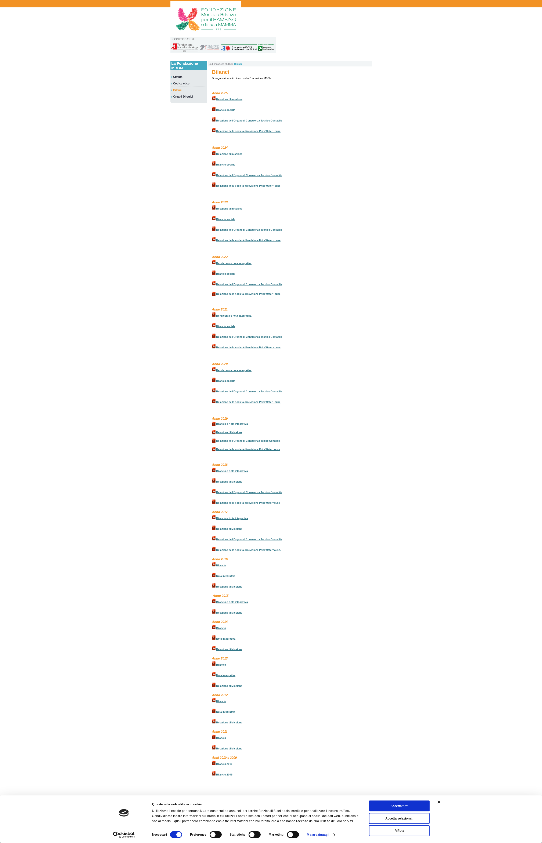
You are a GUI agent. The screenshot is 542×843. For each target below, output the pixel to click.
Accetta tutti (399, 806)
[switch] (216, 834)
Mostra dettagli (318, 834)
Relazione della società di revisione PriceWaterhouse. (248, 550)
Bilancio (221, 565)
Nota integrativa (225, 576)
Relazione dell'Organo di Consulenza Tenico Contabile (248, 440)
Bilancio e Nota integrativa (232, 423)
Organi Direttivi (183, 96)
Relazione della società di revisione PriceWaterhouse (248, 449)
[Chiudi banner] (438, 801)
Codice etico (181, 83)
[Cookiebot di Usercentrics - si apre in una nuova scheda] (123, 835)
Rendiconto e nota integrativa (234, 263)
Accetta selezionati (399, 818)
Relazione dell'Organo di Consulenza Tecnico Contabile (249, 120)
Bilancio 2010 (224, 764)
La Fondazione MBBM (220, 64)
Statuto (178, 77)
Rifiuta (399, 830)
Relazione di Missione (229, 432)
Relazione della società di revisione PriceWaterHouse (248, 131)
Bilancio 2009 (224, 774)
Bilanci (177, 90)
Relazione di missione (229, 99)
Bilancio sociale (225, 110)
